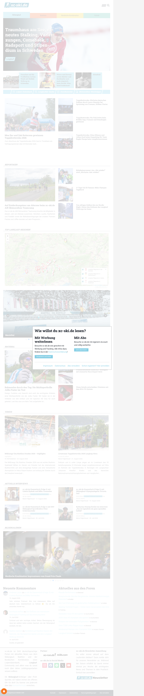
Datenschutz (60, 366)
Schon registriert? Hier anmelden (95, 366)
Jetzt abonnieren (81, 350)
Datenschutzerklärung (57, 352)
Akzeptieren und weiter (43, 356)
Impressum (48, 366)
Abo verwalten (74, 366)
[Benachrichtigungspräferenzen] (4, 691)
